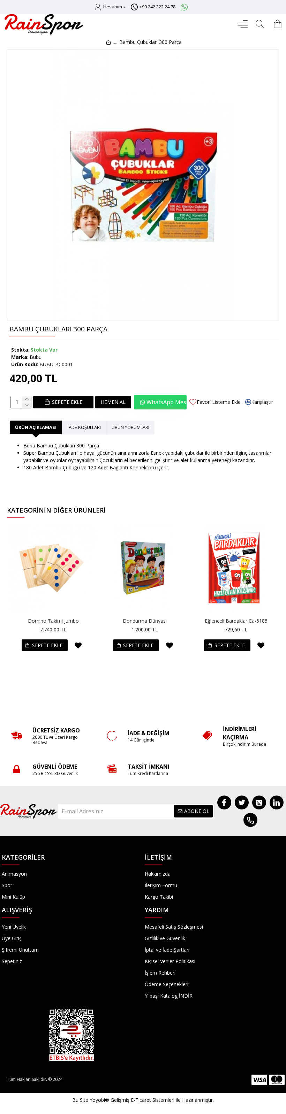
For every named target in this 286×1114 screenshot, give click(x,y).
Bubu (36, 357)
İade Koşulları (84, 427)
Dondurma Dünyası (54, 621)
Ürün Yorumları (130, 427)
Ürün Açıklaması (36, 427)
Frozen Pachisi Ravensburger (236, 621)
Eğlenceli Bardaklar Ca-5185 (145, 621)
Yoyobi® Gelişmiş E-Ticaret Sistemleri (132, 1100)
